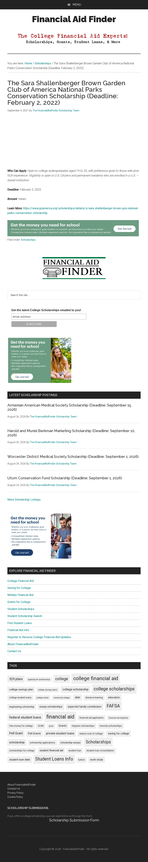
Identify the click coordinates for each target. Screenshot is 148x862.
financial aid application (92, 718)
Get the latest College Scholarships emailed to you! (46, 310)
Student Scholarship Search (24, 616)
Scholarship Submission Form (74, 820)
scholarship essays (70, 742)
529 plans (16, 679)
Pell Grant (16, 733)
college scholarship (75, 689)
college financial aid (95, 678)
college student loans (20, 697)
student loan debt (19, 759)
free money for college (21, 726)
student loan (74, 750)
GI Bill (41, 726)
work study (96, 759)
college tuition (43, 698)
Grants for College (18, 602)
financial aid (60, 717)
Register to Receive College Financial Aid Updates (39, 637)
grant (51, 726)
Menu (77, 4)
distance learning (94, 697)
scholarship (17, 742)
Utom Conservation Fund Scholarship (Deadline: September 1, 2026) (64, 478)
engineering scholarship (21, 706)
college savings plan (21, 689)
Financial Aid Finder (74, 19)
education (114, 697)
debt (77, 697)
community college (62, 698)
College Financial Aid (20, 581)
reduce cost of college (91, 733)
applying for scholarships (39, 679)
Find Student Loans (19, 623)
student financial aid (51, 750)
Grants (63, 725)
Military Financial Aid (20, 595)
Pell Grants (34, 733)
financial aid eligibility (118, 718)
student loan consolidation (100, 750)
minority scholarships (111, 726)
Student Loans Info (54, 759)
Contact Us (14, 651)
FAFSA (113, 706)
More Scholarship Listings (24, 499)
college (61, 679)
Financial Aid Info (18, 630)
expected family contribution (84, 706)
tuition (81, 760)
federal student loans (25, 717)
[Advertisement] (74, 143)
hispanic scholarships (83, 726)
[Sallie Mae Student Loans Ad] (73, 235)
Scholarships (28, 239)
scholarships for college (21, 750)
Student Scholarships (20, 609)
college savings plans (47, 690)
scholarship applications (42, 742)
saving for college (118, 733)
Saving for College (19, 588)
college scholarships (114, 688)
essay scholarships (51, 706)
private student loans (60, 733)
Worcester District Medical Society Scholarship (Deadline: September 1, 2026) (73, 456)
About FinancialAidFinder (23, 644)
